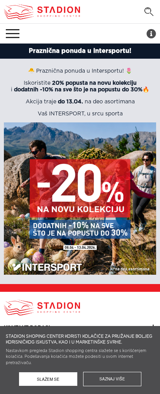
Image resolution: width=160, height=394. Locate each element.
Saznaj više (112, 379)
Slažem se (48, 379)
